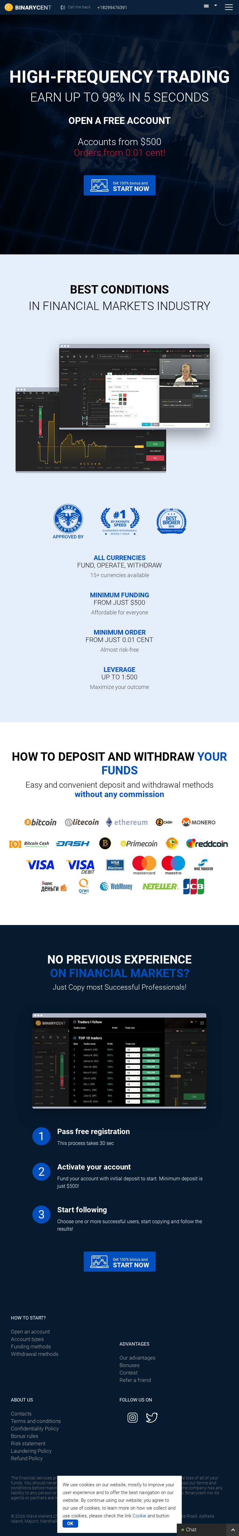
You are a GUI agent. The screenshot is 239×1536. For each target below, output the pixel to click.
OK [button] (70, 1523)
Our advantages (138, 1358)
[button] (208, 1530)
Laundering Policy (31, 1451)
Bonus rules (24, 1436)
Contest (129, 1372)
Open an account (30, 1331)
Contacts (21, 1413)
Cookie (139, 1516)
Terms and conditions (36, 1421)
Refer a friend (135, 1380)
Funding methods (31, 1346)
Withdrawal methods (35, 1354)
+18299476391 (112, 7)
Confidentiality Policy (35, 1428)
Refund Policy (27, 1458)
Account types (27, 1339)
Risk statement (28, 1443)
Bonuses (130, 1365)
